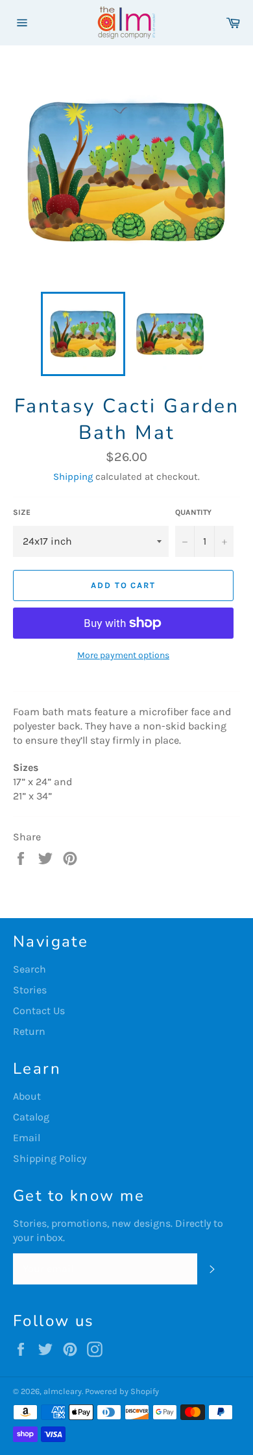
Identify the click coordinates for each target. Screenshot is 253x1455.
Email (26, 1137)
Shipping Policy (49, 1158)
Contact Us (39, 1010)
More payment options (123, 655)
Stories (30, 990)
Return (29, 1031)
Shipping (73, 476)
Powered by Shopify (122, 1391)
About (27, 1096)
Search (29, 969)
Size (21, 512)
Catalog (31, 1117)
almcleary (62, 1391)
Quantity (193, 512)
